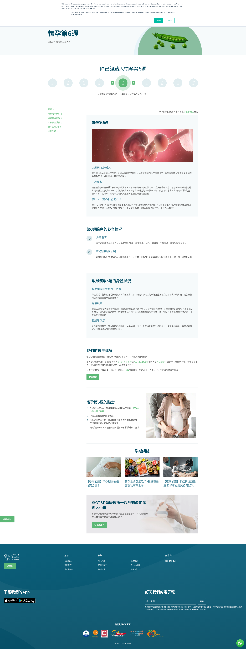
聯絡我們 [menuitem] (134, 569)
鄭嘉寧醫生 (189, 111)
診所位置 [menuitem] (68, 565)
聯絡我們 (100, 525)
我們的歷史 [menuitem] (102, 565)
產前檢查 (161, 362)
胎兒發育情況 (54, 113)
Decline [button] (169, 20)
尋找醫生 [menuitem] (68, 561)
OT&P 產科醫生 (125, 362)
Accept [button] (158, 20)
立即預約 (9, 566)
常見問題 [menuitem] (101, 561)
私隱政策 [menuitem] (101, 569)
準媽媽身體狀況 (55, 118)
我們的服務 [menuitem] (68, 569)
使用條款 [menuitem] (134, 561)
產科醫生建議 (54, 122)
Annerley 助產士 (141, 362)
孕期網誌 (52, 131)
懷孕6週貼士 (53, 127)
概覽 (50, 109)
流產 (127, 370)
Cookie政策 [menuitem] (135, 565)
